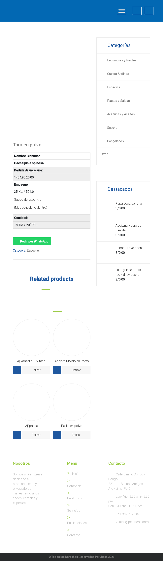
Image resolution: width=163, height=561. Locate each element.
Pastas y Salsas (118, 101)
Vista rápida (17, 370)
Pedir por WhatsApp (34, 241)
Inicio (76, 474)
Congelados (115, 141)
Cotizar (36, 370)
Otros (104, 154)
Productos (74, 498)
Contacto (73, 535)
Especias (33, 250)
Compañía (74, 486)
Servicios (73, 510)
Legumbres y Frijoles (122, 60)
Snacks (112, 128)
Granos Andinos (118, 74)
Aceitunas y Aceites (121, 114)
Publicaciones (77, 523)
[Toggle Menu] (121, 11)
